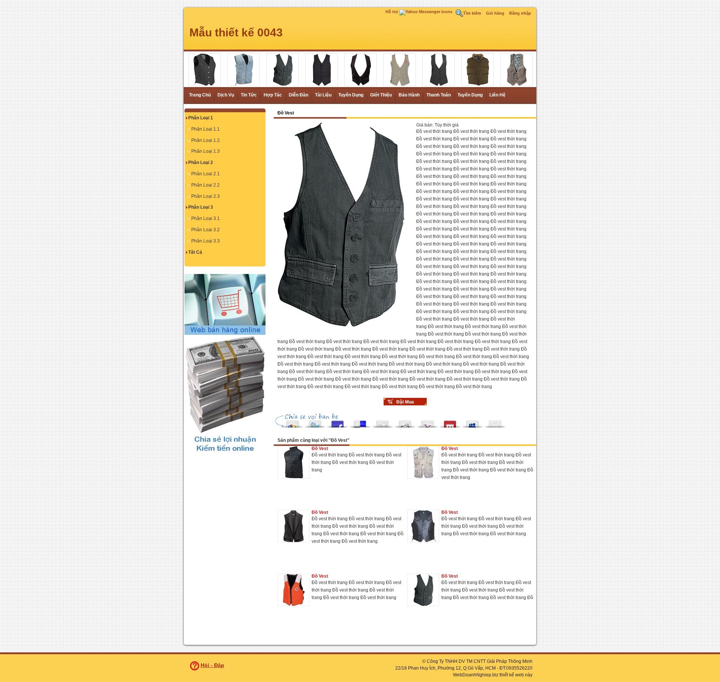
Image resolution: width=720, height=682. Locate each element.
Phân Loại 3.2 (205, 229)
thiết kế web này (516, 674)
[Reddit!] (405, 422)
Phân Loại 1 (200, 117)
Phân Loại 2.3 (205, 196)
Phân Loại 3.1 (205, 218)
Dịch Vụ (226, 95)
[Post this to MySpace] (472, 422)
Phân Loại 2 (200, 162)
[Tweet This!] (315, 422)
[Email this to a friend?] (495, 422)
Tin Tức (249, 95)
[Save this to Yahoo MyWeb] (427, 422)
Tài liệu (323, 95)
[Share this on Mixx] (450, 422)
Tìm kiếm (472, 13)
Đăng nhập (520, 13)
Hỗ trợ (392, 11)
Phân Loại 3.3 (205, 241)
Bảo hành (409, 95)
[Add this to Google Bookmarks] (292, 422)
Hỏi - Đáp (212, 665)
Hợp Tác (273, 95)
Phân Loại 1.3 (205, 151)
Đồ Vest (320, 448)
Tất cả (195, 252)
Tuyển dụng (350, 95)
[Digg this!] (382, 422)
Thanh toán (438, 95)
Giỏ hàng (495, 13)
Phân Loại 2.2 (205, 185)
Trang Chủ (200, 95)
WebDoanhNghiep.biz (475, 674)
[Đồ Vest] (293, 462)
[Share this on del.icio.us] (360, 422)
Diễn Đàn (298, 95)
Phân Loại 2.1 (205, 173)
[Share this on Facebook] (337, 422)
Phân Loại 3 (200, 207)
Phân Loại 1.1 (205, 129)
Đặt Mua (405, 402)
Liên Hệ (497, 95)
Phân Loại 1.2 (205, 140)
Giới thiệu (381, 95)
